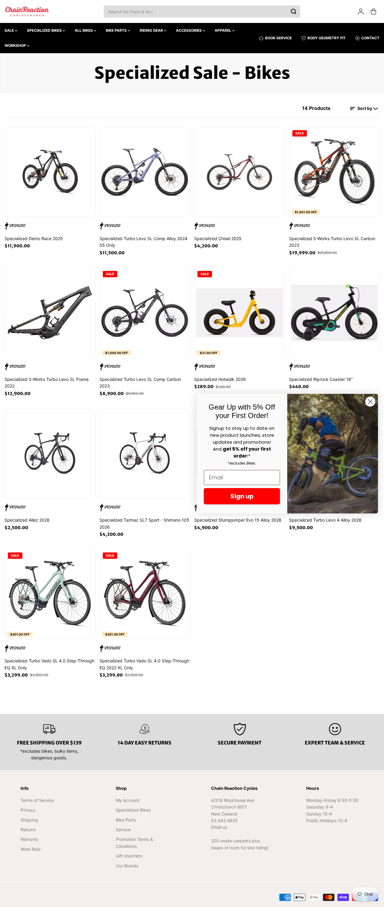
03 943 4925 (224, 820)
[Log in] (360, 11)
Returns (28, 829)
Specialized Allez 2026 (27, 520)
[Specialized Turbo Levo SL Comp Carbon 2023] (144, 312)
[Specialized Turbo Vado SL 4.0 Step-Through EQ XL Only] (49, 594)
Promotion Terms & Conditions (134, 842)
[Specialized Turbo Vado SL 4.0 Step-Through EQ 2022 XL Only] (144, 594)
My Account (127, 800)
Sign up (242, 496)
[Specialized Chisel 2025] (239, 172)
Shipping (29, 819)
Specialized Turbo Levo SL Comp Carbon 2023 (140, 382)
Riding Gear (152, 30)
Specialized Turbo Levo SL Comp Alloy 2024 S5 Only (143, 242)
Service (123, 829)
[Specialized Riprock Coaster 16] (334, 312)
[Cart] (373, 11)
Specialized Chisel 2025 (218, 238)
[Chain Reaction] (27, 11)
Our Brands (127, 865)
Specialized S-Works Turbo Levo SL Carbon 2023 (332, 242)
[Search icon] (293, 11)
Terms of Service (37, 800)
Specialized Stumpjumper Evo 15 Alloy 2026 (237, 520)
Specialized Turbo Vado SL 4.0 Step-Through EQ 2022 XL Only (144, 664)
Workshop (16, 45)
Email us (219, 827)
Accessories (189, 30)
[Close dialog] (370, 401)
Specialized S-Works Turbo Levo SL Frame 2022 (47, 382)
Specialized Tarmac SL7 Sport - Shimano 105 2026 (144, 523)
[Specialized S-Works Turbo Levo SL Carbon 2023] (334, 172)
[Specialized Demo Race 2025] (49, 172)
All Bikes (84, 30)
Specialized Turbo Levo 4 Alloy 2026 (325, 520)
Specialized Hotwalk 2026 (220, 379)
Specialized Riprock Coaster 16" (321, 379)
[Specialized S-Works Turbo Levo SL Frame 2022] (49, 312)
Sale (10, 30)
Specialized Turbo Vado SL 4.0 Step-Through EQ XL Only (49, 664)
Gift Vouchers (129, 855)
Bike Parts (117, 30)
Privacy (28, 809)
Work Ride (31, 849)
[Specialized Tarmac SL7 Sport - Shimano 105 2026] (144, 453)
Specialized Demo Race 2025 (34, 238)
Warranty (29, 839)
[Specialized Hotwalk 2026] (239, 312)
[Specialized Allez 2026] (49, 453)
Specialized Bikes (45, 30)
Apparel (223, 30)
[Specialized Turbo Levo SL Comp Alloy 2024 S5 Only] (144, 172)
